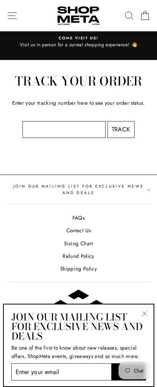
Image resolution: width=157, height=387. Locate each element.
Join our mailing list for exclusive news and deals (78, 189)
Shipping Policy (78, 268)
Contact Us (78, 230)
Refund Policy (78, 256)
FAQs (78, 218)
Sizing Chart (78, 243)
